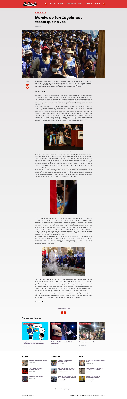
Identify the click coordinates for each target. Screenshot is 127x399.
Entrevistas (89, 3)
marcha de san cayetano (63, 308)
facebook (59, 389)
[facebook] (27, 88)
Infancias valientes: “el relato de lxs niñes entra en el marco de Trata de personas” (66, 369)
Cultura (80, 3)
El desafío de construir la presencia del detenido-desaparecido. (93, 377)
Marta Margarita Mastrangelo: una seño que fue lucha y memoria (94, 369)
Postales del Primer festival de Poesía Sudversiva (63, 342)
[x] (27, 85)
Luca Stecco (41, 91)
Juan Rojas (42, 302)
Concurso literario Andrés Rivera (38, 360)
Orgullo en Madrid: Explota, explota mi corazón (65, 360)
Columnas (60, 3)
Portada (43, 12)
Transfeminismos (71, 3)
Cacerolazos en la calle (86, 342)
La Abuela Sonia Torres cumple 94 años (95, 360)
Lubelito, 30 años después (36, 376)
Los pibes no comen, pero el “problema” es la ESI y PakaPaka (33, 342)
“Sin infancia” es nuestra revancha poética (35, 368)
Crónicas (38, 12)
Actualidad (52, 3)
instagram (68, 389)
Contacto (97, 3)
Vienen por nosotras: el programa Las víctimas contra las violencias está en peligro (67, 377)
